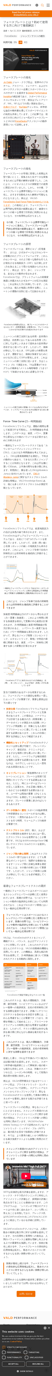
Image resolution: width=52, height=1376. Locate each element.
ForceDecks (11, 36)
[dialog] (26, 1350)
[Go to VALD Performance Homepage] (17, 5)
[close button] (48, 5)
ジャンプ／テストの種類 (33, 36)
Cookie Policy (16, 1341)
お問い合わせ (25, 1294)
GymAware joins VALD (26, 14)
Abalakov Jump (10, 477)
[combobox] (45, 1328)
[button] (26, 1371)
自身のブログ (10, 107)
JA (20, 42)
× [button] (49, 1328)
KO (25, 42)
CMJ (35, 473)
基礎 (5, 31)
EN (15, 42)
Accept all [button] (13, 1364)
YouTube (23, 107)
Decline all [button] (38, 1364)
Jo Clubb (7, 82)
